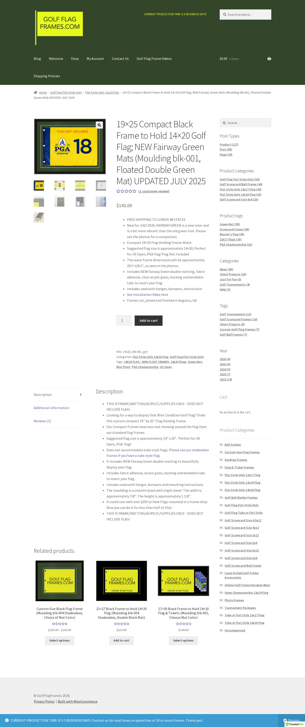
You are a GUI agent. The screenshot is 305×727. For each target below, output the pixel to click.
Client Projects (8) (232, 324)
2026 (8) (225, 359)
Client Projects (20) (233, 274)
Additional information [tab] (51, 407)
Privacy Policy (44, 701)
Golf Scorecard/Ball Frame (243, 566)
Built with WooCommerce (77, 701)
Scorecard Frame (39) (234, 229)
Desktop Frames (236, 460)
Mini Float (123, 367)
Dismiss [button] (294, 720)
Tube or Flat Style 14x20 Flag (244, 623)
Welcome (56, 58)
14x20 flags (178, 362)
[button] (99, 125)
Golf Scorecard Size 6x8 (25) (239, 199)
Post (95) (226, 149)
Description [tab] (43, 394)
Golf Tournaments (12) (235, 314)
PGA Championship (145, 367)
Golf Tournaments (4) (235, 284)
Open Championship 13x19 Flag (246, 593)
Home (43, 92)
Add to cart (149, 320)
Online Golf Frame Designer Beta (247, 585)
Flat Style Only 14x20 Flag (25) (240, 194)
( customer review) (153, 191)
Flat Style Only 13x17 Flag (242, 475)
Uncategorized (235, 630)
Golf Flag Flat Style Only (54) (240, 179)
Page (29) (226, 155)
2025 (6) (225, 364)
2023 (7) (225, 374)
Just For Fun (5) (230, 279)
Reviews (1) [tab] (42, 421)
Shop (75, 58)
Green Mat (195, 362)
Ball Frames (233, 445)
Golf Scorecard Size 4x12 (242, 528)
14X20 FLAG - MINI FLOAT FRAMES (146, 362)
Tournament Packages (240, 608)
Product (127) (229, 144)
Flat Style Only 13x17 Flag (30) (240, 189)
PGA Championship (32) (236, 244)
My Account (95, 58)
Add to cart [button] (121, 640)
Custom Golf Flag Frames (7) (239, 329)
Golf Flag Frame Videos (154, 58)
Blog (37, 58)
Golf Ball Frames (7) (233, 334)
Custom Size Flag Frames (242, 452)
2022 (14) (226, 379)
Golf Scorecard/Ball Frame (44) (241, 184)
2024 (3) (225, 369)
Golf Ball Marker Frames (241, 497)
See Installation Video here (147, 294)
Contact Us (120, 58)
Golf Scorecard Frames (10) (238, 319)
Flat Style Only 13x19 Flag (242, 482)
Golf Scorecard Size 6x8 (241, 558)
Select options (59, 640)
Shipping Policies (47, 76)
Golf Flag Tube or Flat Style (244, 513)
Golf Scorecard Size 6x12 (242, 550)
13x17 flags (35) (231, 239)
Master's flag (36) (232, 234)
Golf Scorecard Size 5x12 (242, 535)
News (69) (226, 269)
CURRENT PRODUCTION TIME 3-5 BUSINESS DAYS (175, 14)
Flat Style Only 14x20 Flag (102, 92)
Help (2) (225, 289)
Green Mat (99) (230, 224)
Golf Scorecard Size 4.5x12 (243, 520)
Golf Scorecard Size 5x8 (241, 543)
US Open (166, 367)
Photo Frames (234, 600)
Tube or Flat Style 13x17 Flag (244, 615)
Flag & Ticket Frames (239, 467)
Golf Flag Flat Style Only (66, 92)
